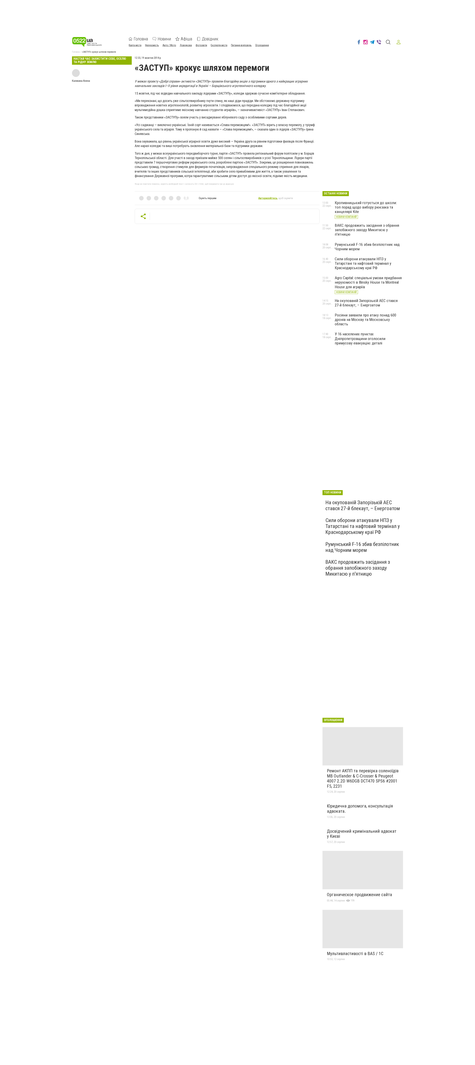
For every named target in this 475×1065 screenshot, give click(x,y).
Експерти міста (219, 45)
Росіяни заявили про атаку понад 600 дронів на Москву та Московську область (365, 319)
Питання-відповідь (241, 45)
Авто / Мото (169, 45)
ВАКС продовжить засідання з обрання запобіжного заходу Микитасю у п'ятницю (367, 230)
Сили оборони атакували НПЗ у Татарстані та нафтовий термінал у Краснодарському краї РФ (363, 263)
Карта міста (135, 45)
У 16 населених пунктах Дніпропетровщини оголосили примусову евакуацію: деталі (360, 338)
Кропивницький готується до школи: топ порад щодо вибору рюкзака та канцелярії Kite (366, 207)
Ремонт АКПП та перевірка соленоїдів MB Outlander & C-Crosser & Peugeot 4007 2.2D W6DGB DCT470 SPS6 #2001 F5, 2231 (363, 778)
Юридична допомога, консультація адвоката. (360, 808)
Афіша (186, 39)
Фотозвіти (201, 45)
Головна (141, 39)
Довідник (210, 39)
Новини (164, 39)
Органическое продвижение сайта (359, 894)
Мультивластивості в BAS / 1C (355, 953)
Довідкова (186, 45)
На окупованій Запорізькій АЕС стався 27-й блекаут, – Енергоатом (366, 302)
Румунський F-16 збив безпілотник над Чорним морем (362, 547)
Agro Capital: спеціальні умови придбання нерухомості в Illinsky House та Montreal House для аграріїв (368, 282)
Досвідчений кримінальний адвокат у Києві (361, 834)
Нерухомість (152, 45)
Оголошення (262, 45)
